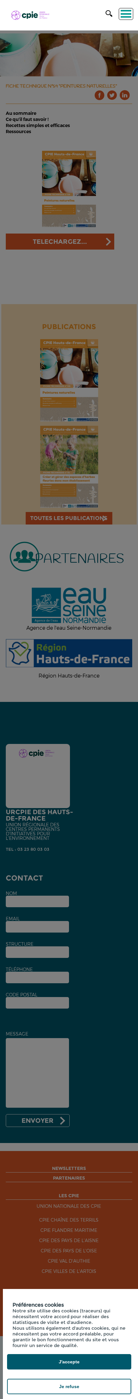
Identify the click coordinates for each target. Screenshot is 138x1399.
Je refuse (69, 1386)
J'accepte (69, 1361)
